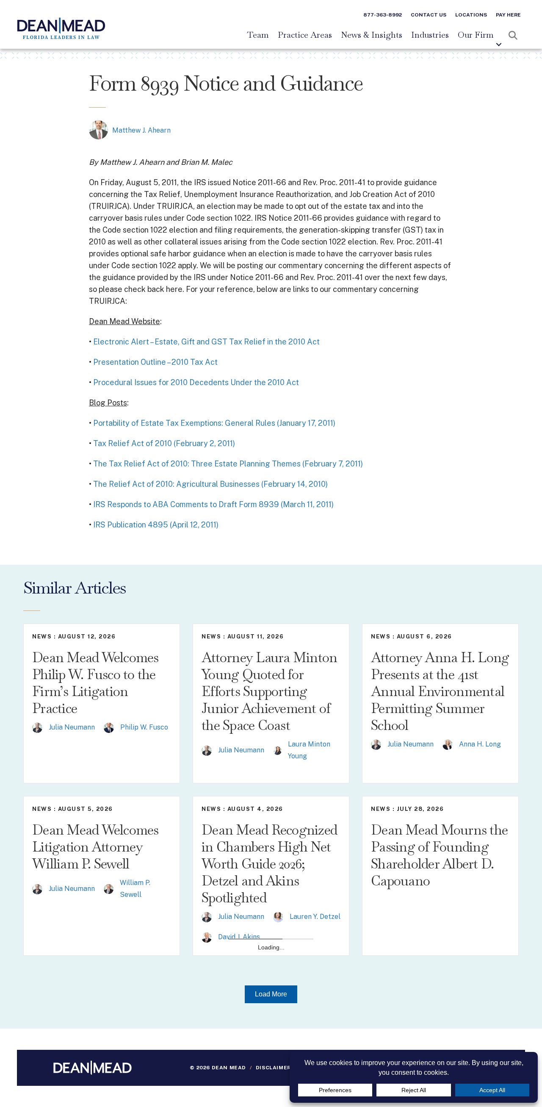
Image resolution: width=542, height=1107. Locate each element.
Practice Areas (305, 35)
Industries (430, 35)
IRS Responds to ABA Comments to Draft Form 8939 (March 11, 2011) (213, 504)
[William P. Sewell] (108, 889)
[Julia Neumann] (37, 727)
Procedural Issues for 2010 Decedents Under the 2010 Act (196, 382)
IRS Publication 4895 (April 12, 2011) (155, 524)
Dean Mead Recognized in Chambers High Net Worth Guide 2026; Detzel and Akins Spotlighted (269, 863)
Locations (471, 15)
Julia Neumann (72, 727)
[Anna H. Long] (447, 744)
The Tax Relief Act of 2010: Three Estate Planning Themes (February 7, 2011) (228, 463)
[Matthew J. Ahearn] (98, 129)
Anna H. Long (480, 744)
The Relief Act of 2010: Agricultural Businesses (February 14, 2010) (210, 484)
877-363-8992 (382, 15)
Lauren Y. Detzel (315, 917)
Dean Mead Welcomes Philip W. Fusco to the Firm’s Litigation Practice (95, 683)
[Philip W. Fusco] (109, 727)
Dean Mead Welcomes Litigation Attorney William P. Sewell (95, 846)
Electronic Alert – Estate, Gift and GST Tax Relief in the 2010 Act (206, 341)
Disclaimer (273, 1068)
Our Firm (476, 35)
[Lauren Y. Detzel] (278, 917)
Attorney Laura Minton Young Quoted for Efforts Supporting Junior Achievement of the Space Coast (269, 691)
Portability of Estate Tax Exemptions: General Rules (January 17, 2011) (214, 423)
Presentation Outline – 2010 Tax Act (155, 362)
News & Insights (371, 35)
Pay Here (508, 15)
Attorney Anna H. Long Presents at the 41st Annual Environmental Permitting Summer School (440, 691)
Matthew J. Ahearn (141, 130)
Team (258, 35)
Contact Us (428, 15)
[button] (499, 44)
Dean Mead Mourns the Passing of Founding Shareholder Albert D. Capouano (439, 855)
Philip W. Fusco (144, 727)
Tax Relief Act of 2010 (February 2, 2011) (164, 443)
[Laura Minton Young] (277, 750)
